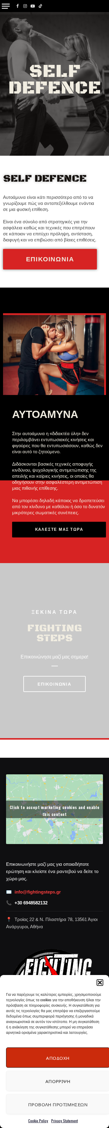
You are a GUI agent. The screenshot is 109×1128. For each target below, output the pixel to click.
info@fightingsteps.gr (38, 891)
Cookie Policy (38, 1120)
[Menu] (6, 6)
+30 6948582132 (31, 902)
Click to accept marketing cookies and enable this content (54, 810)
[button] (100, 983)
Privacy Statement (64, 1120)
